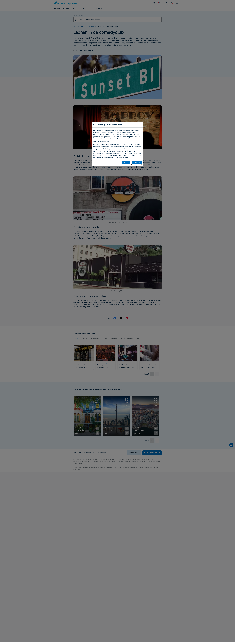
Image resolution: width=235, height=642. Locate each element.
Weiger (126, 162)
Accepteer (136, 162)
